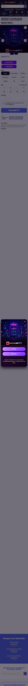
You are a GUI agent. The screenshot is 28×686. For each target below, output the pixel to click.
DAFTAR (14, 353)
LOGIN (14, 349)
